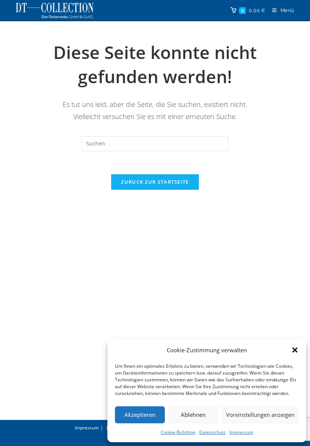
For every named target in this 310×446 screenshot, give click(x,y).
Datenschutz (212, 432)
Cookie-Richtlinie (178, 432)
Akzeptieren (139, 414)
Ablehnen (193, 414)
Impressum (241, 432)
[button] (295, 350)
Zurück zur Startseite (155, 181)
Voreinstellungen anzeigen (260, 414)
